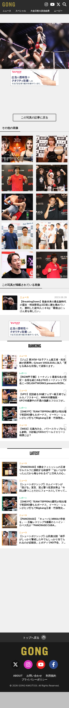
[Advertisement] (34, 590)
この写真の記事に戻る (34, 117)
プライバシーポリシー (34, 679)
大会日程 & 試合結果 (40, 10)
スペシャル (21, 10)
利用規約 (51, 675)
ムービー (58, 10)
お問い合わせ (34, 675)
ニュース (7, 10)
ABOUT (18, 675)
